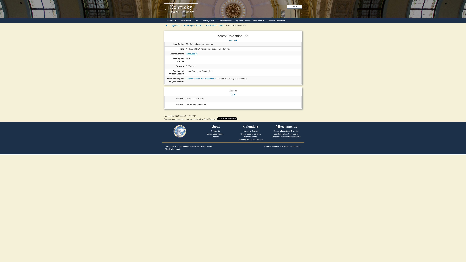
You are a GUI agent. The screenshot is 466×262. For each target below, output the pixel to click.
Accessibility (295, 146)
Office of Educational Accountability (286, 137)
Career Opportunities (215, 134)
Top (232, 94)
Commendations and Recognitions (201, 78)
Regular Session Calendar (251, 134)
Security (275, 146)
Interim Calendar (250, 137)
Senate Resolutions (214, 25)
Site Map (215, 137)
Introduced (191, 53)
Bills (196, 21)
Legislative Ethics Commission (286, 134)
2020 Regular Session (193, 25)
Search (294, 7)
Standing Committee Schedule (251, 140)
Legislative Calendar (251, 131)
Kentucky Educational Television (286, 131)
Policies (267, 146)
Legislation (175, 25)
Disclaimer (284, 146)
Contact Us (215, 131)
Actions (232, 40)
